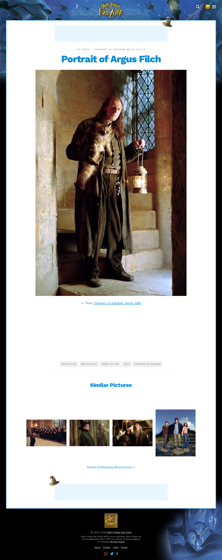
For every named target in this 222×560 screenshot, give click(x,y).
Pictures (83, 49)
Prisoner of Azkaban (147, 364)
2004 (127, 364)
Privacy (124, 547)
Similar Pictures (111, 385)
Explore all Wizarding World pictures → (111, 467)
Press (115, 547)
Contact (107, 547)
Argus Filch (68, 364)
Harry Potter (110, 364)
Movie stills (89, 364)
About (97, 547)
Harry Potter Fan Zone (119, 532)
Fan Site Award (117, 542)
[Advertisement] (111, 33)
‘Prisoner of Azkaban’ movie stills (119, 49)
